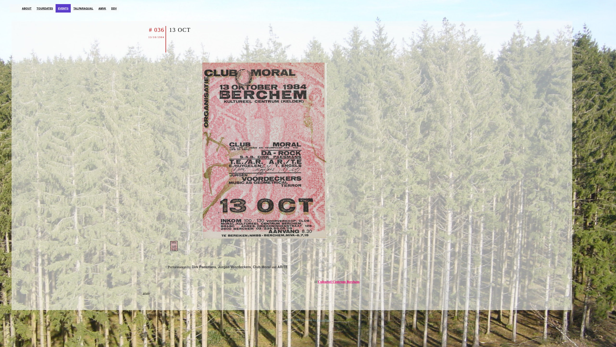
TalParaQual (83, 8)
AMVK (102, 8)
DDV (114, 8)
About (27, 8)
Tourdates (45, 8)
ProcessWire (323, 320)
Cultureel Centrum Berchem (338, 281)
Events (63, 8)
